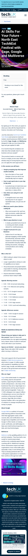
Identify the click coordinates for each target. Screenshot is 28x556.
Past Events (7, 21)
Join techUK (14, 10)
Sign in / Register (6, 9)
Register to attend (14, 551)
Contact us (20, 10)
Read (13, 121)
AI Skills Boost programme (15, 360)
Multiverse (4, 435)
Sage (2, 377)
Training (4, 28)
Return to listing (8, 483)
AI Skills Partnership (10, 370)
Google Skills (5, 411)
